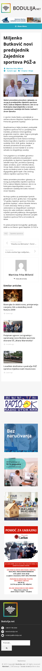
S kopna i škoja (27, 71)
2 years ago (11, 71)
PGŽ (6, 233)
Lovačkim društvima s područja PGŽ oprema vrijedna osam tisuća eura (20, 367)
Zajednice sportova (16, 233)
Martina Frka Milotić (14, 68)
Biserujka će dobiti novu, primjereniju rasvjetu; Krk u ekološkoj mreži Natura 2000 (20, 307)
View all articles (21, 279)
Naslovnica (21, 661)
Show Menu (22, 26)
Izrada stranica (26, 666)
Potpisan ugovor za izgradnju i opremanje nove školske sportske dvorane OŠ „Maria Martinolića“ (19, 338)
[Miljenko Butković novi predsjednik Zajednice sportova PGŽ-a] (21, 85)
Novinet (5, 666)
